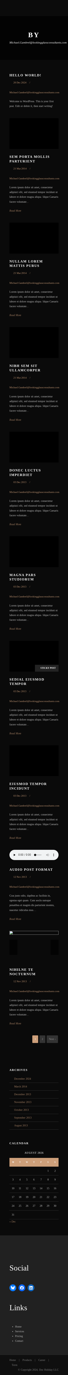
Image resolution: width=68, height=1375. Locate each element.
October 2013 (21, 1110)
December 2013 (22, 1094)
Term (14, 1365)
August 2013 (21, 1125)
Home (12, 1360)
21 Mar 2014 (20, 168)
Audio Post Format (31, 869)
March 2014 (20, 1086)
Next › (52, 1039)
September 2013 (23, 1117)
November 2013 (22, 1102)
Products (27, 1360)
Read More (15, 210)
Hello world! (25, 75)
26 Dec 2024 (19, 82)
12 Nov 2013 (20, 876)
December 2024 (22, 1078)
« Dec (12, 1221)
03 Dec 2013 (19, 482)
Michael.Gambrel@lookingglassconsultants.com (34, 92)
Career (41, 1360)
